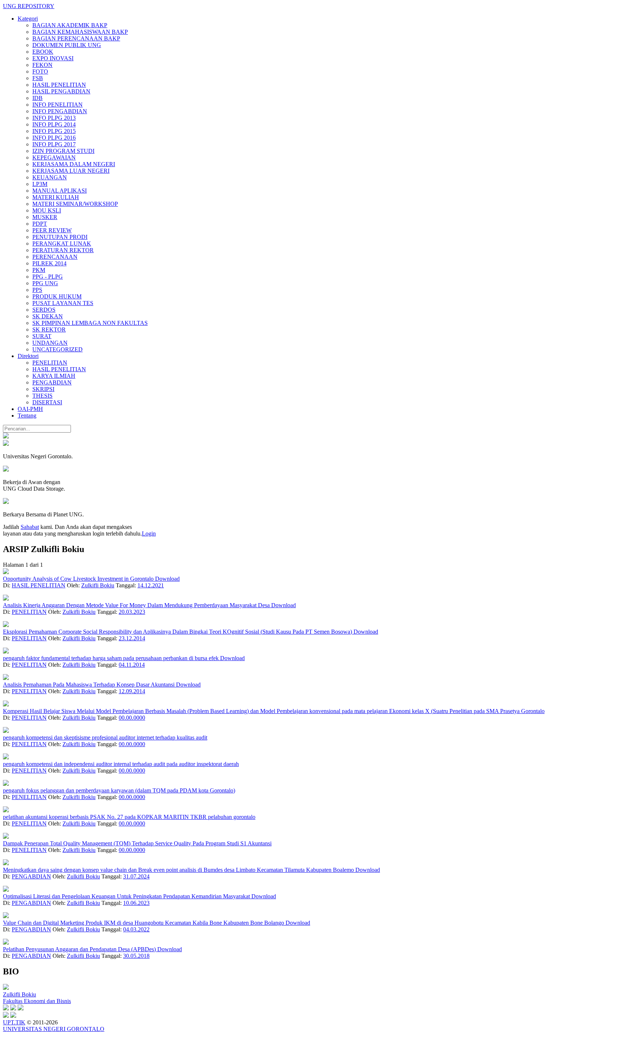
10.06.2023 (136, 903)
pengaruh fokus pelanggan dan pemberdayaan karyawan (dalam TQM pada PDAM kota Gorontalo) (119, 790)
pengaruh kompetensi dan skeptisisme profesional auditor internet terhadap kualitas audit (105, 737)
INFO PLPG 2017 (54, 144)
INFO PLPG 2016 (54, 138)
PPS (37, 290)
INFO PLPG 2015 (54, 131)
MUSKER (44, 217)
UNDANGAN (50, 343)
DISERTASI (47, 402)
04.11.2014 (132, 665)
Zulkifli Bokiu (97, 585)
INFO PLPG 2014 (54, 124)
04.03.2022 (136, 929)
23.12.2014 (132, 638)
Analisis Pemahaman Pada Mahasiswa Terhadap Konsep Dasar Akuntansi (89, 684)
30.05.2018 (136, 956)
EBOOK (42, 52)
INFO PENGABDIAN (59, 111)
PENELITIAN (49, 362)
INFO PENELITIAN (57, 104)
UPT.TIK (14, 1022)
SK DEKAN (47, 316)
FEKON (42, 65)
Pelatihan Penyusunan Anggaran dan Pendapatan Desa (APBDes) (80, 949)
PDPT (39, 224)
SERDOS (43, 310)
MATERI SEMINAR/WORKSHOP (75, 204)
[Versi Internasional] (6, 436)
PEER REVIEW (52, 230)
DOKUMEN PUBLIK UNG (66, 45)
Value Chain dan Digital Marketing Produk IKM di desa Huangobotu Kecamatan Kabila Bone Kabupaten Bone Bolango (144, 923)
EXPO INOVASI (52, 58)
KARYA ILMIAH (53, 376)
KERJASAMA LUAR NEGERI (71, 171)
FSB (37, 78)
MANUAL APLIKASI (59, 190)
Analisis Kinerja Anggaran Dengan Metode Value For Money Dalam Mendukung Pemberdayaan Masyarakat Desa (137, 605)
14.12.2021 (150, 585)
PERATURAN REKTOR (63, 250)
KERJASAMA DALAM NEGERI (73, 164)
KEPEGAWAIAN (54, 157)
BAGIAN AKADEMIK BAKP (69, 25)
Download (167, 579)
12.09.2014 (132, 691)
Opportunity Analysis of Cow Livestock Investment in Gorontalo (79, 579)
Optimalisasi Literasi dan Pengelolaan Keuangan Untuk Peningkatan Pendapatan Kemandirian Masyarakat (127, 896)
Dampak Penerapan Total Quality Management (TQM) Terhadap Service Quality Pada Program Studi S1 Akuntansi (137, 843)
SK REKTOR (49, 329)
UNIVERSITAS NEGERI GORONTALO (53, 1029)
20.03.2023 (132, 612)
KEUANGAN (49, 177)
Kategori (28, 18)
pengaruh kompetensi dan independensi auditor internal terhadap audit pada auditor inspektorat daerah (121, 764)
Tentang (27, 415)
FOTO (40, 71)
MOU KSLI (46, 210)
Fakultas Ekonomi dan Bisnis (37, 1001)
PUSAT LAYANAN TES (62, 303)
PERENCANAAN (55, 257)
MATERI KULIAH (55, 197)
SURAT (41, 336)
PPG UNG (45, 283)
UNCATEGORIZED (57, 349)
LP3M (39, 184)
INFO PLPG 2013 (54, 118)
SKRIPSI (43, 389)
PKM (38, 270)
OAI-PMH (30, 409)
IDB (37, 98)
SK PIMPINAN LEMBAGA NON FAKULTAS (90, 323)
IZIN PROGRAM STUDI (63, 151)
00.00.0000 (132, 718)
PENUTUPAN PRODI (59, 237)
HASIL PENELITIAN (59, 85)
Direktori (28, 356)
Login (149, 533)
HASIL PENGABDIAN (61, 91)
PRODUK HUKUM (57, 296)
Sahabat (30, 527)
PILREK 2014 (49, 263)
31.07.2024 (136, 876)
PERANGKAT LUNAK (61, 243)
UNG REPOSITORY (28, 6)
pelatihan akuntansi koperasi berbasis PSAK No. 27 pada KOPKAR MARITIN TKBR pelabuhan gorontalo (129, 817)
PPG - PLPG (47, 276)
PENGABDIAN (52, 382)
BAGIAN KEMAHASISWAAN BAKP (80, 32)
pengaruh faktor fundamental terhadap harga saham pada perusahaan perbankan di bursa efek (111, 658)
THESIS (42, 396)
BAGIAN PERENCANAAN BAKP (76, 38)
